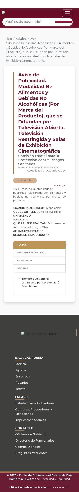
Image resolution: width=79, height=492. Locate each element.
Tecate (20, 389)
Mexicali (21, 364)
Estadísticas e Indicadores (35, 403)
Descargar (59, 185)
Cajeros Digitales (28, 447)
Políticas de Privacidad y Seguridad (47, 479)
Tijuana (20, 370)
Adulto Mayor (26, 38)
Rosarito (21, 382)
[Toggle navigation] (67, 13)
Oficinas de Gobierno (30, 434)
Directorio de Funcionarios (35, 440)
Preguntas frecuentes (31, 453)
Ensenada (22, 376)
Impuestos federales (30, 420)
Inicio (8, 38)
